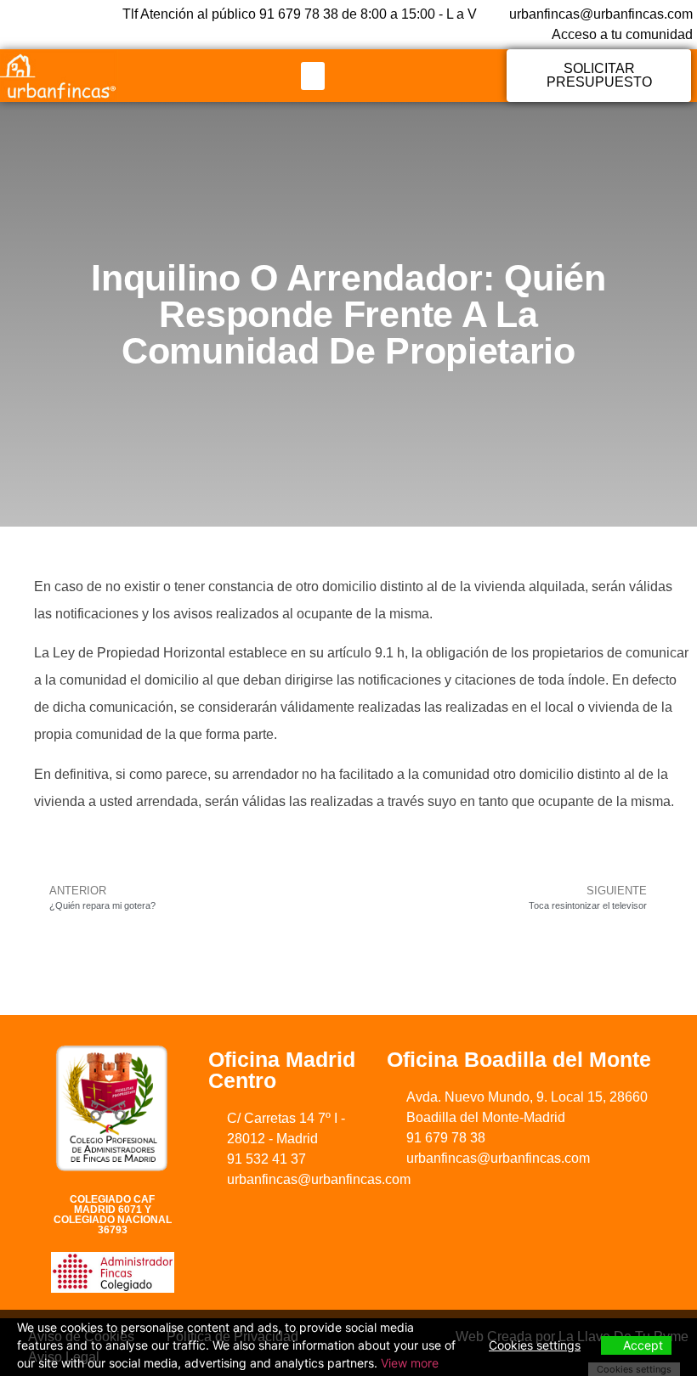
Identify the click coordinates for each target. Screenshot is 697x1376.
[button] (313, 76)
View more (410, 1363)
